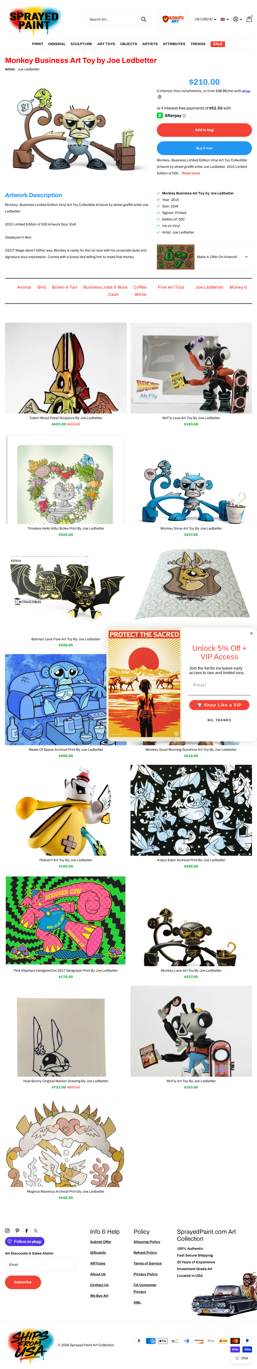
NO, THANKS (219, 720)
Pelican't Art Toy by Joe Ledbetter (65, 860)
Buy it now (204, 148)
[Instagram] (7, 1230)
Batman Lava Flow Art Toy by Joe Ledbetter (65, 639)
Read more (191, 173)
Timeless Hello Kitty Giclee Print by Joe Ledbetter (65, 528)
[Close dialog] (251, 633)
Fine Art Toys (171, 287)
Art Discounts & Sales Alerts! (29, 1253)
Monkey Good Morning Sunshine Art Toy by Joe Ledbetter (191, 750)
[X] (36, 1230)
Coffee (141, 287)
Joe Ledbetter (29, 69)
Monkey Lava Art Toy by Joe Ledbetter (191, 970)
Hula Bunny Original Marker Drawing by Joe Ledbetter (65, 1081)
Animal (25, 287)
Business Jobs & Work (105, 287)
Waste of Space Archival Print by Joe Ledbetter (66, 750)
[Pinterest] (17, 1230)
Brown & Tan (65, 287)
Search (144, 19)
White (141, 294)
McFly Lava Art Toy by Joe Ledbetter (191, 418)
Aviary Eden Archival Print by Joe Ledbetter (191, 860)
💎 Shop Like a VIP (219, 705)
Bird (42, 287)
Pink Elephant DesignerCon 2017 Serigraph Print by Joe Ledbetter (66, 970)
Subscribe (23, 1282)
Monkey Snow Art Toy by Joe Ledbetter (191, 528)
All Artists (37, 44)
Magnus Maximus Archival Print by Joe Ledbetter (65, 1191)
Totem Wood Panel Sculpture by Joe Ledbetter (65, 418)
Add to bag (204, 130)
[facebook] (26, 1231)
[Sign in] (237, 19)
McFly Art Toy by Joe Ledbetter (191, 1081)
